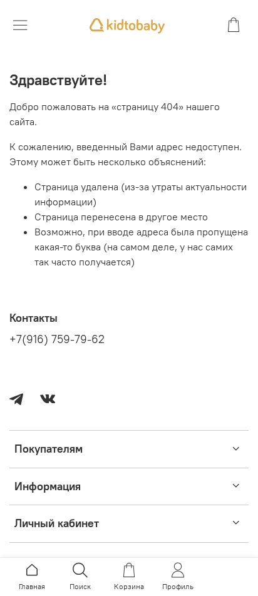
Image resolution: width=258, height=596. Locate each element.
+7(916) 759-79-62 (57, 339)
